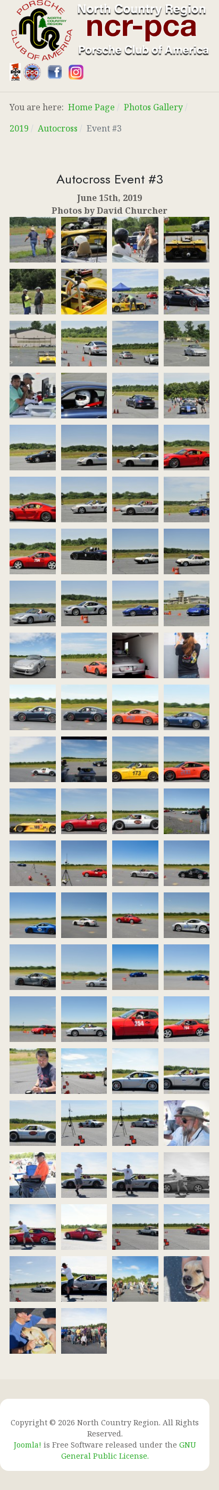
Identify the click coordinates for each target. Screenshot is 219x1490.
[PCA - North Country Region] (109, 30)
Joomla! (27, 1445)
